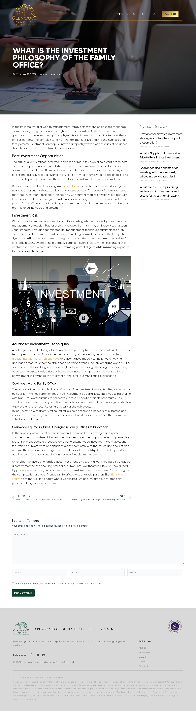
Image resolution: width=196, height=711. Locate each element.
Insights (143, 657)
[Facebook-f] (31, 655)
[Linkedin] (43, 655)
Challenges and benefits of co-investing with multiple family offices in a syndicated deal (160, 172)
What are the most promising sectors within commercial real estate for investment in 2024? (159, 191)
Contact (143, 666)
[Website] (154, 573)
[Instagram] (37, 655)
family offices (70, 186)
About (142, 647)
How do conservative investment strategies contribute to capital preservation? (161, 138)
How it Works (146, 652)
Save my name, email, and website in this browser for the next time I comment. (59, 583)
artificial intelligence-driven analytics (35, 358)
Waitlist (143, 661)
